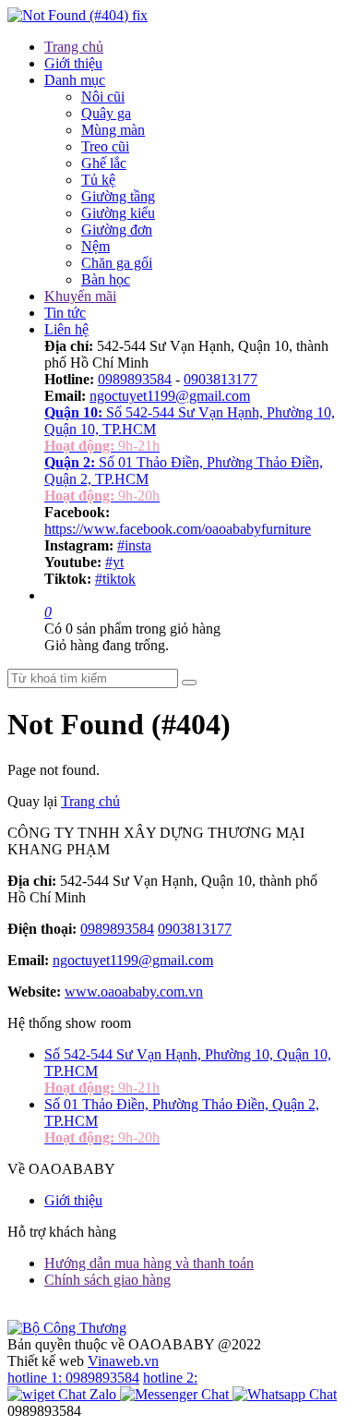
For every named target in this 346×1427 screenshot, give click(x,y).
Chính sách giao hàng (107, 1280)
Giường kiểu (118, 213)
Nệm (95, 246)
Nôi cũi (103, 96)
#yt (114, 562)
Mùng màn (113, 130)
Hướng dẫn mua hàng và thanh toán (149, 1263)
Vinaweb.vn (123, 1361)
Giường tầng (118, 196)
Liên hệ (66, 329)
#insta (134, 545)
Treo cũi (105, 146)
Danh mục (74, 80)
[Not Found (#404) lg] (77, 15)
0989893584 (135, 379)
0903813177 (220, 379)
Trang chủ (73, 46)
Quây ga (106, 113)
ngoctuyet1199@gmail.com (169, 396)
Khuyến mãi (80, 296)
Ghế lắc (103, 163)
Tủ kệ (98, 179)
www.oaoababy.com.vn (134, 991)
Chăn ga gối (116, 263)
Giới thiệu (73, 63)
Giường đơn (116, 229)
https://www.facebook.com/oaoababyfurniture (177, 529)
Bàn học (105, 279)
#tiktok (115, 579)
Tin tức (65, 312)
